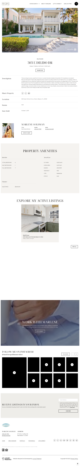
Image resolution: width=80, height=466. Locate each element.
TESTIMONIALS (31, 440)
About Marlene (46, 3)
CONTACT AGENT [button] (26, 132)
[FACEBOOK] (54, 440)
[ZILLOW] (77, 440)
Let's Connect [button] (40, 331)
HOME (3, 440)
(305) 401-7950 (68, 3)
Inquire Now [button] (40, 70)
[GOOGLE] (73, 440)
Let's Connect (57, 3)
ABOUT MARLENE (12, 440)
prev (6, 49)
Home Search (34, 3)
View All (74, 246)
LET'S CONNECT (41, 440)
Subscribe (68, 411)
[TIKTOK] (70, 440)
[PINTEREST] (67, 440)
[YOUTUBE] (64, 440)
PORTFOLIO (22, 440)
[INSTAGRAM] (58, 440)
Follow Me (65, 354)
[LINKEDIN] (61, 440)
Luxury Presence (37, 458)
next (9, 49)
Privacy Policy (72, 407)
